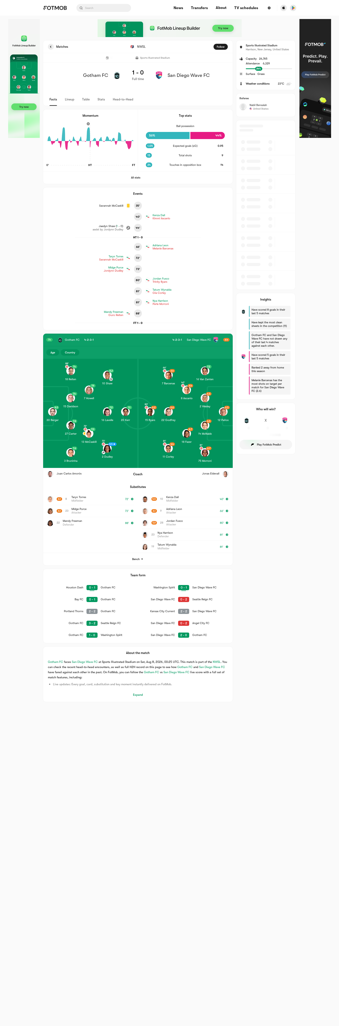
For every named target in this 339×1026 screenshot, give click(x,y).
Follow (221, 46)
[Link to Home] (55, 8)
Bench (136, 559)
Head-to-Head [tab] (123, 99)
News (178, 8)
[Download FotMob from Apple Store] (283, 8)
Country (70, 352)
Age (52, 352)
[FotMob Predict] (315, 78)
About (221, 8)
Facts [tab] (53, 99)
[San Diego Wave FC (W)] (285, 422)
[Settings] (269, 8)
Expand (138, 695)
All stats (135, 177)
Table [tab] (86, 99)
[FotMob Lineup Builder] (24, 78)
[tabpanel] (169, 371)
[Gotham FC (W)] (246, 422)
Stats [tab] (101, 99)
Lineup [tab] (69, 99)
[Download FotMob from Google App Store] (293, 8)
